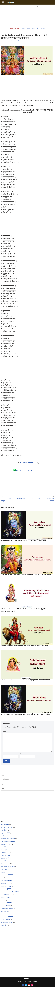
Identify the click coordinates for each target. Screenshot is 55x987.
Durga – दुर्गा (4, 850)
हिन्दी (38, 28)
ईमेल (21, 754)
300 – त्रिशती (4, 830)
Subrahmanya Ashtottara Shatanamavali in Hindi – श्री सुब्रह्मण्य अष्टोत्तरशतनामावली (25, 680)
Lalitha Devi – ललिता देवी (7, 875)
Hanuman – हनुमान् (5, 864)
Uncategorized (4, 911)
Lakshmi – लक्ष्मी (4, 872)
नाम (4, 754)
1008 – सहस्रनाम (5, 825)
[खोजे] (37, 6)
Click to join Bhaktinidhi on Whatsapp (29, 471)
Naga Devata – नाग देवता (7, 881)
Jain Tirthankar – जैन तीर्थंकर (8, 867)
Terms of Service (32, 982)
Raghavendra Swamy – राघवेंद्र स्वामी (10, 892)
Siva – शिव (3, 900)
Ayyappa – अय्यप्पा (5, 833)
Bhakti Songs (4, 836)
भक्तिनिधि (26, 979)
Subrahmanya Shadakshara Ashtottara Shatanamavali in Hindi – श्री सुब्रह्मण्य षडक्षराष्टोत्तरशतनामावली (23, 610)
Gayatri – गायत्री (5, 858)
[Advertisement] (27, 17)
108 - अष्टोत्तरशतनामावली (6, 41)
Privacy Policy (22, 982)
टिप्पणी (5, 732)
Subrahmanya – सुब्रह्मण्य (7, 909)
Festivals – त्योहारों (5, 853)
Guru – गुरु (3, 861)
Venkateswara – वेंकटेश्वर (7, 923)
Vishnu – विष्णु (4, 925)
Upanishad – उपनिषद (6, 914)
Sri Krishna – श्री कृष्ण (6, 903)
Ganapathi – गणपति (5, 856)
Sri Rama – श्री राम (5, 906)
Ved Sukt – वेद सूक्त (5, 920)
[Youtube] (29, 985)
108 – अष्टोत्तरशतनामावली (7, 828)
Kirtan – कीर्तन (4, 870)
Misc (2, 878)
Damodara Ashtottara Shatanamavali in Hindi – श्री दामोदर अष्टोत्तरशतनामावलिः (24, 540)
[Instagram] (32, 985)
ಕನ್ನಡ (33, 28)
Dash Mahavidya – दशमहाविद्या (8, 842)
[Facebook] (23, 985)
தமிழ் (28, 28)
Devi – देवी (3, 847)
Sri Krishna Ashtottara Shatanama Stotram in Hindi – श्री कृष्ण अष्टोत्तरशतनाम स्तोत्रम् (25, 714)
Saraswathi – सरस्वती (6, 897)
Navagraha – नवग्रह (6, 886)
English (43, 28)
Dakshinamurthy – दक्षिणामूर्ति (8, 839)
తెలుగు (23, 28)
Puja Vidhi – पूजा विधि (6, 889)
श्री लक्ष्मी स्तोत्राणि (27, 463)
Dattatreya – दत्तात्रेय (6, 844)
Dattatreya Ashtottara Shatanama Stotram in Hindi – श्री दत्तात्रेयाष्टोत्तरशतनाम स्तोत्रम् (26, 575)
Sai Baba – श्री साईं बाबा (7, 895)
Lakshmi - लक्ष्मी (15, 41)
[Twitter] (26, 985)
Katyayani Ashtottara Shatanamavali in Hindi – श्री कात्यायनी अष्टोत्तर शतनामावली (24, 646)
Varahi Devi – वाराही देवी (7, 917)
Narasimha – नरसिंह (5, 883)
